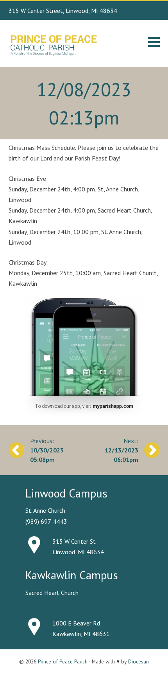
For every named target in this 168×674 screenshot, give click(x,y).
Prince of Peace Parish (63, 661)
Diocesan (138, 661)
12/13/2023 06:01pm (121, 454)
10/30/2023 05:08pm (47, 454)
